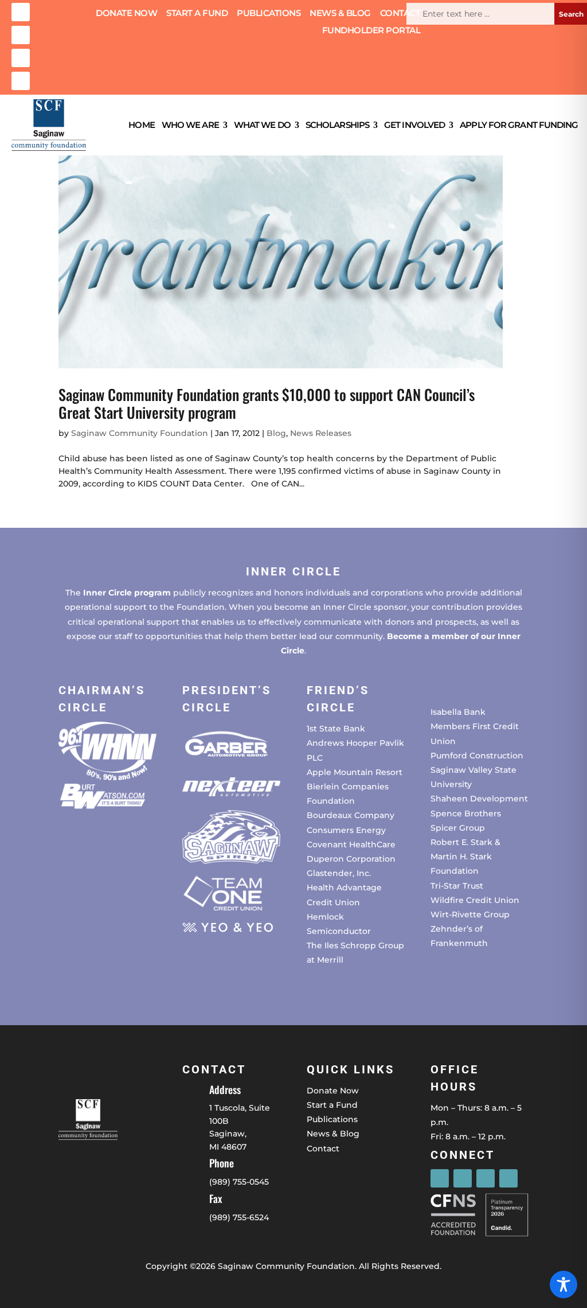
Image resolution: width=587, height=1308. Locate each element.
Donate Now (126, 13)
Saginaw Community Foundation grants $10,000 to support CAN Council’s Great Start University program (266, 403)
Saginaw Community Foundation (139, 433)
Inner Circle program (127, 592)
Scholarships (337, 124)
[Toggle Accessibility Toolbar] (563, 1284)
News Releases (320, 433)
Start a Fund (197, 13)
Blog (276, 433)
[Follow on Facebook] (20, 12)
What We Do (262, 124)
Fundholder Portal (371, 31)
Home (141, 124)
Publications (268, 13)
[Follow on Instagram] (20, 35)
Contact (400, 13)
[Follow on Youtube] (20, 81)
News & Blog (340, 13)
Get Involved (414, 124)
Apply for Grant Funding (519, 124)
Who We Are (190, 124)
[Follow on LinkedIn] (20, 58)
